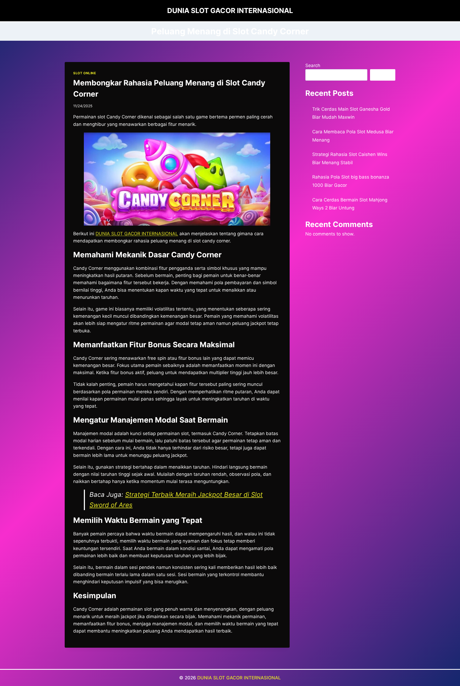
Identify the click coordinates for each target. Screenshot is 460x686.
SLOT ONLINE (84, 73)
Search (312, 65)
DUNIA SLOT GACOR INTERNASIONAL (239, 677)
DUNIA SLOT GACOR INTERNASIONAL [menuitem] (137, 233)
